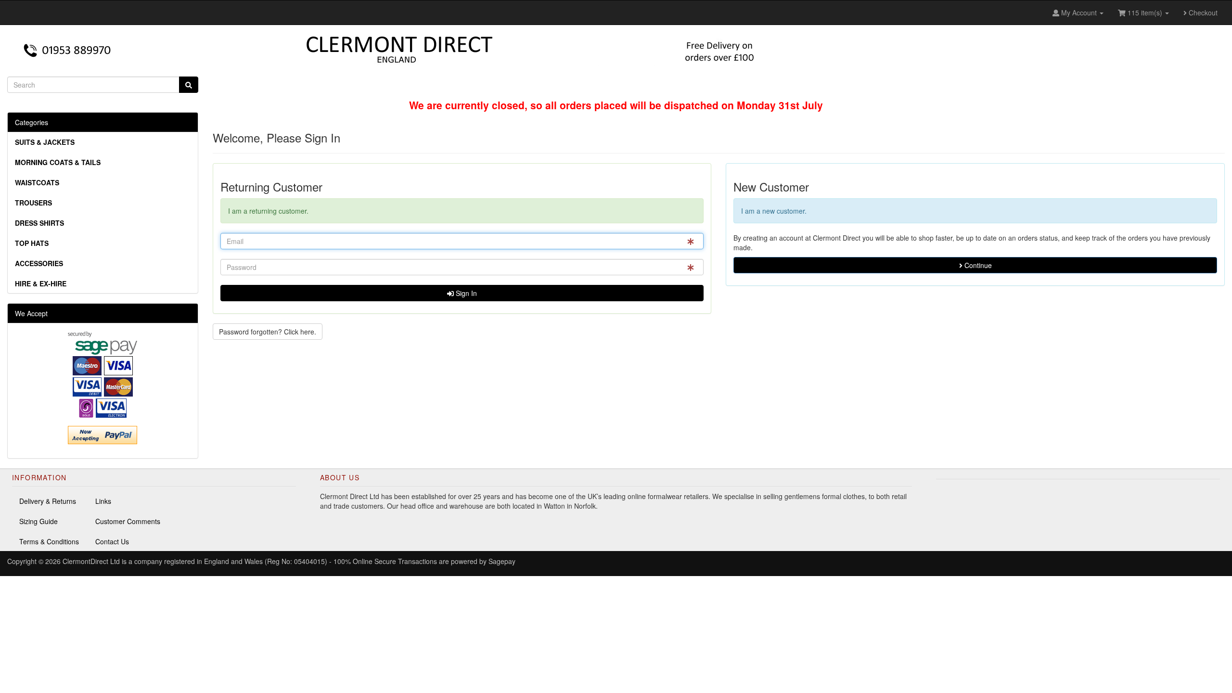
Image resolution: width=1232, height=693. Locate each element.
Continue (977, 265)
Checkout (1202, 12)
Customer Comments (127, 521)
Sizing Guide (38, 521)
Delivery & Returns (47, 501)
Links (103, 501)
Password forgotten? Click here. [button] (267, 331)
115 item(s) (1145, 12)
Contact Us (112, 541)
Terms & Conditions (49, 541)
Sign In (465, 293)
